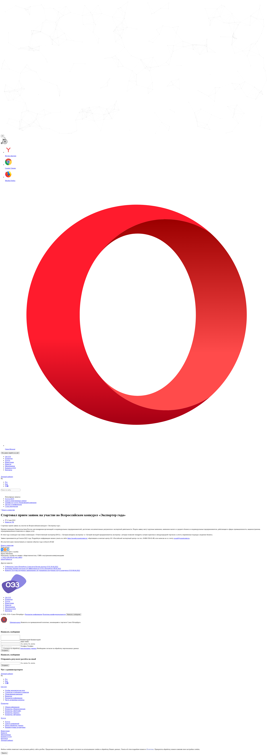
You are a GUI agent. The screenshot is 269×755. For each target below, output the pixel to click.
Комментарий (25, 640)
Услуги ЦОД (9, 499)
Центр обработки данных (14, 725)
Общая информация (12, 707)
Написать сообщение (73, 614)
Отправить (5, 650)
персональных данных (28, 648)
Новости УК (9, 522)
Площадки (9, 458)
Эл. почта (24, 644)
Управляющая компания (13, 694)
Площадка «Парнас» (12, 713)
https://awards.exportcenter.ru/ (77, 538)
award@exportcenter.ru (181, 538)
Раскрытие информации (33, 614)
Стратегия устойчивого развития (17, 692)
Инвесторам (9, 462)
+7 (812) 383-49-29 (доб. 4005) (11, 557)
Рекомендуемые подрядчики (15, 727)
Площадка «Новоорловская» (15, 709)
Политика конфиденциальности (54, 614)
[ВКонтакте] (2, 549)
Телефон (24, 646)
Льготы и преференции (13, 504)
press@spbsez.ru (6, 559)
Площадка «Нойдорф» (13, 711)
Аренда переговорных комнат (16, 501)
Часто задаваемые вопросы (14, 700)
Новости (8, 464)
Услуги (7, 460)
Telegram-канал (15, 622)
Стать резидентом (11, 506)
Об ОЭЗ (8, 456)
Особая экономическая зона (15, 690)
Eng (6, 484)
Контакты (8, 470)
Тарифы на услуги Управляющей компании (20, 502)
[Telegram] (8, 549)
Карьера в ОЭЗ (10, 468)
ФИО (23, 642)
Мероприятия (10, 466)
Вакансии (8, 696)
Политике (150, 749)
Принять (4, 753)
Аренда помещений (12, 723)
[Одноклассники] (5, 549)
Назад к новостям (8, 510)
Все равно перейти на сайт (10, 453)
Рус (6, 482)
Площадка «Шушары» (13, 714)
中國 (6, 486)
